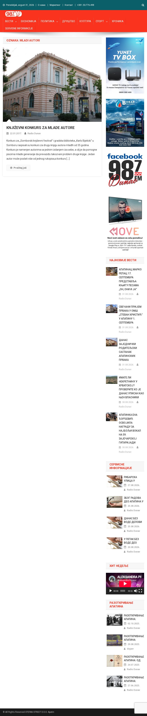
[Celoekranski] (140, 591)
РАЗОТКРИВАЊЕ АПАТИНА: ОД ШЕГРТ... (134, 658)
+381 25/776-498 (85, 5)
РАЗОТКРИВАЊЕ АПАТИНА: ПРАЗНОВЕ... (134, 617)
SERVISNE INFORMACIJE (19, 28)
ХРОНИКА (118, 21)
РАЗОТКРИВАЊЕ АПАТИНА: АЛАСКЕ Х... (134, 638)
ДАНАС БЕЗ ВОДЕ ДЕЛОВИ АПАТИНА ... (133, 520)
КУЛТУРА (85, 21)
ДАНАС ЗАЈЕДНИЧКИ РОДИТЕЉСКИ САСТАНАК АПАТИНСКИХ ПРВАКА (128, 350)
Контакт (69, 5)
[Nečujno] (135, 591)
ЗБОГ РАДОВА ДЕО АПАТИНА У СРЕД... (133, 499)
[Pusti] (110, 591)
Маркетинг (55, 5)
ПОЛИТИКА (47, 21)
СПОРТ (100, 21)
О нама (41, 5)
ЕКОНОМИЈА (28, 21)
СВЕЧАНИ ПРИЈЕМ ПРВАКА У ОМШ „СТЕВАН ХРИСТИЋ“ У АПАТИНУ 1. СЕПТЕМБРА (131, 314)
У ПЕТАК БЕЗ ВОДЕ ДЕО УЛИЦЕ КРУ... (132, 541)
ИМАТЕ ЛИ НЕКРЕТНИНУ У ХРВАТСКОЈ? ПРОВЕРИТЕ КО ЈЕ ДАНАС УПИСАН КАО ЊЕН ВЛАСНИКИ (131, 387)
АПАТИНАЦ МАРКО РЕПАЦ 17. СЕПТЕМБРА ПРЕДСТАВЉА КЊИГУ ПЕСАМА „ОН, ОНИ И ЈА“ (130, 279)
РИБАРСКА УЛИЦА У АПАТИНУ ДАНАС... (130, 479)
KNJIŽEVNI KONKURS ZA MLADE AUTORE (40, 128)
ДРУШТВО (68, 21)
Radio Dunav (34, 133)
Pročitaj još (20, 167)
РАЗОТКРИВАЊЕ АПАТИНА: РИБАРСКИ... (134, 679)
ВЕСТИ (9, 21)
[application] (125, 583)
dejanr (130, 648)
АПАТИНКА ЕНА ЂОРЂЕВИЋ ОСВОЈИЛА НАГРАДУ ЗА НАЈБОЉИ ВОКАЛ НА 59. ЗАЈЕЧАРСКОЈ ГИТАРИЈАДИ (130, 428)
